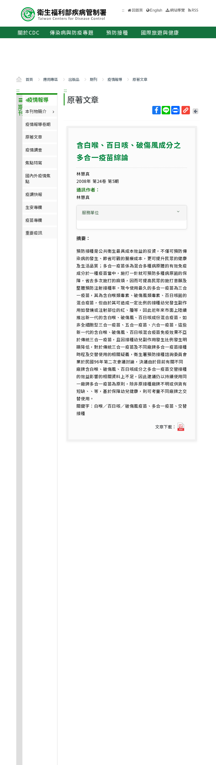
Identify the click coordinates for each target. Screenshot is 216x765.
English (156, 10)
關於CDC (29, 32)
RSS (195, 10)
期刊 (93, 79)
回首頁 (137, 10)
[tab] (132, 213)
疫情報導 (114, 79)
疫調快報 (33, 194)
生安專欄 (33, 207)
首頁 (29, 79)
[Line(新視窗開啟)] (166, 110)
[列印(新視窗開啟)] (175, 110)
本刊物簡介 (35, 111)
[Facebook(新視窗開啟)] (156, 110)
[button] (131, 212)
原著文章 (139, 79)
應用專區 (50, 79)
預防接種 (117, 32)
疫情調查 (33, 150)
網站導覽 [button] (177, 10)
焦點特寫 (33, 162)
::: (17, 90)
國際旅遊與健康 (160, 32)
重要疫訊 (33, 233)
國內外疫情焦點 (38, 178)
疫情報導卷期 (38, 124)
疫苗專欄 (33, 220)
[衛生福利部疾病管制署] (63, 14)
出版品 (73, 79)
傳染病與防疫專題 (72, 32)
